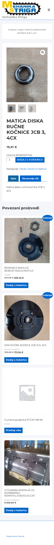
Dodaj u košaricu (30, 160)
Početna (12, 30)
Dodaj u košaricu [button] (16, 285)
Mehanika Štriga (14, 17)
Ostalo (21, 30)
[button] (42, 52)
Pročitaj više (13, 430)
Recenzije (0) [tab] (30, 178)
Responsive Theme (15, 536)
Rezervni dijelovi (37, 169)
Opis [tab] (13, 178)
